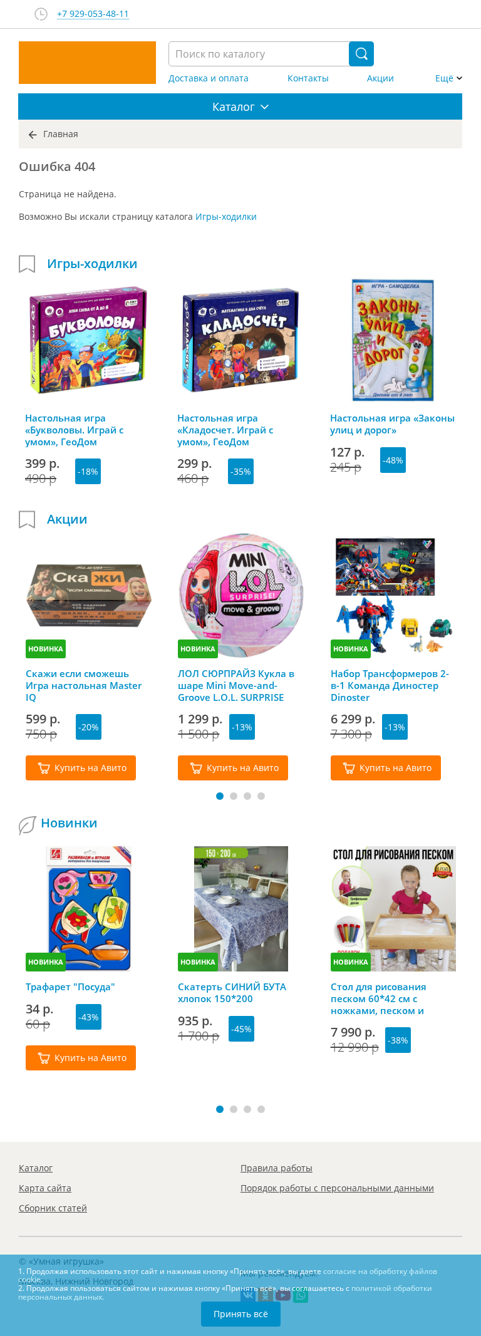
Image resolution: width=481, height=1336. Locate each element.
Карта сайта (45, 1188)
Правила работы (276, 1168)
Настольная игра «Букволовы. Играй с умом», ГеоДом (74, 429)
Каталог (36, 1168)
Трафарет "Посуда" (70, 987)
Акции (380, 78)
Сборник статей (53, 1208)
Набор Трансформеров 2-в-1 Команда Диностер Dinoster (390, 685)
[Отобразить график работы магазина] (41, 14)
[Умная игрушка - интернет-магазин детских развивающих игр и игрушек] (87, 62)
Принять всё (241, 1314)
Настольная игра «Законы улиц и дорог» (392, 424)
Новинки (69, 823)
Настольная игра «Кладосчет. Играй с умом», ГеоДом (225, 429)
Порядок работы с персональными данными (337, 1188)
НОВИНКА (45, 648)
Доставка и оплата (208, 78)
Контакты (308, 78)
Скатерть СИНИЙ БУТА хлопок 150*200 (232, 993)
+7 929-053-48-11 (93, 14)
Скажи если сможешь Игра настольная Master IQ (84, 685)
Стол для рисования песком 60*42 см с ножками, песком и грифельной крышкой (384, 998)
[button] (220, 796)
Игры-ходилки (226, 216)
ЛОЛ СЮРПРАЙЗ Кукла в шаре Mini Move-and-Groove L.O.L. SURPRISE (236, 685)
